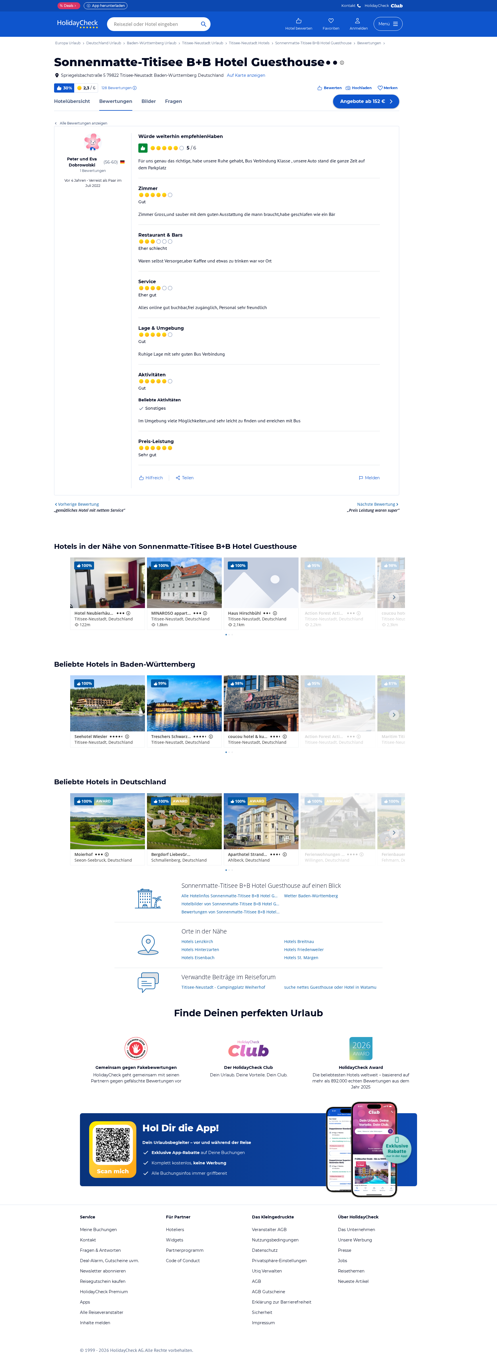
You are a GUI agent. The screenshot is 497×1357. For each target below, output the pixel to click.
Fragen (173, 101)
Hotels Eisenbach (198, 957)
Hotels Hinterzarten (200, 949)
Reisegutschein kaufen (102, 1281)
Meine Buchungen (98, 1229)
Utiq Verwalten (267, 1271)
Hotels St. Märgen (301, 957)
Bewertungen (115, 101)
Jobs (342, 1260)
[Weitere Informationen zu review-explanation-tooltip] (134, 88)
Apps (85, 1302)
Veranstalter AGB (269, 1229)
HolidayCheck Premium (104, 1291)
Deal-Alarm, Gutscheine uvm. (109, 1260)
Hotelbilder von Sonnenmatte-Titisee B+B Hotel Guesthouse (230, 903)
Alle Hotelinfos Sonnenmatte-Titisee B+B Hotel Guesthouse (230, 895)
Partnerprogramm (185, 1250)
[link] (299, 24)
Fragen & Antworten (100, 1250)
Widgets (174, 1240)
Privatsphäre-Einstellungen (279, 1260)
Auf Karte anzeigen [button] (246, 75)
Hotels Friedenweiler (304, 949)
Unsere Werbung (355, 1240)
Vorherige (78, 504)
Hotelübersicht (72, 101)
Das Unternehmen (356, 1229)
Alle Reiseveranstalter (101, 1312)
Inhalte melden (95, 1322)
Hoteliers (175, 1229)
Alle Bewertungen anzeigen (83, 123)
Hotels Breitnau (299, 941)
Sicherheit (262, 1312)
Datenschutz (265, 1250)
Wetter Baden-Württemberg (311, 895)
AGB (256, 1281)
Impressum (263, 1322)
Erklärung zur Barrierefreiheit (281, 1302)
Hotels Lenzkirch (197, 941)
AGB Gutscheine (268, 1291)
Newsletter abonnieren (103, 1271)
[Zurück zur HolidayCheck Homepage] (78, 24)
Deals (66, 5)
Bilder (149, 101)
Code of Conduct (183, 1260)
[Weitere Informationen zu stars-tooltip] (341, 62)
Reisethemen (351, 1271)
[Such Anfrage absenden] (204, 24)
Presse (344, 1250)
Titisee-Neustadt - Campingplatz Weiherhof (223, 987)
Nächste (376, 504)
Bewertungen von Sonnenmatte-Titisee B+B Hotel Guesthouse (230, 912)
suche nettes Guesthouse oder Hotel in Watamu (330, 987)
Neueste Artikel (353, 1281)
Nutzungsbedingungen (275, 1240)
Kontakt (348, 5)
